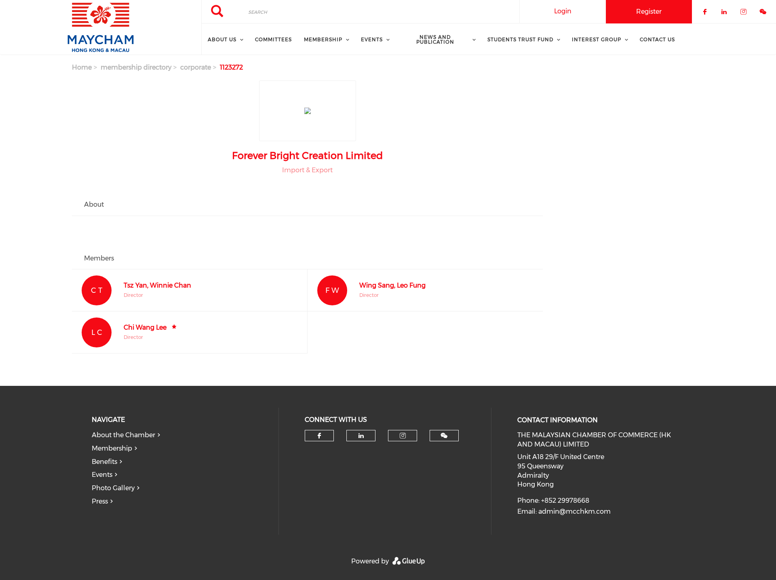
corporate (195, 67)
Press (100, 501)
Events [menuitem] (372, 39)
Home (82, 67)
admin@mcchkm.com (574, 511)
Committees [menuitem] (273, 39)
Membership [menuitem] (323, 39)
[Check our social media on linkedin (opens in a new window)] (361, 435)
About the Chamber (123, 435)
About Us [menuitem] (222, 39)
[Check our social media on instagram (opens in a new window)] (402, 435)
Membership (112, 448)
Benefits (104, 462)
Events (102, 474)
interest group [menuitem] (596, 39)
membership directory (136, 67)
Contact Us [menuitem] (657, 39)
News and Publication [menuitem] (435, 39)
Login (562, 11)
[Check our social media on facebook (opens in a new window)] (319, 435)
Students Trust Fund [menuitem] (520, 39)
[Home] (100, 27)
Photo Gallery (113, 488)
